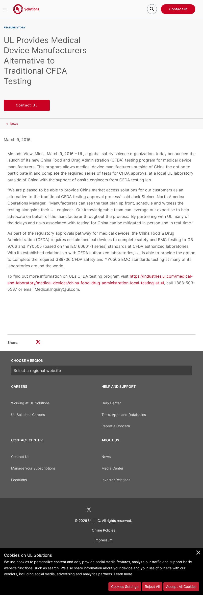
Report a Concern (116, 426)
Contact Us (20, 456)
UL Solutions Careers (28, 414)
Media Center (112, 468)
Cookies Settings (124, 586)
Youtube (127, 509)
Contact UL (27, 105)
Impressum (103, 540)
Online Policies (103, 530)
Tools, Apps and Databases (124, 414)
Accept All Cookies (181, 586)
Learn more (123, 574)
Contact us (178, 9)
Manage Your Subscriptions (33, 468)
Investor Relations (116, 480)
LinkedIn (76, 509)
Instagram (115, 509)
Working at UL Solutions (30, 403)
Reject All (152, 586)
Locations (19, 480)
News (14, 123)
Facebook (102, 509)
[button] (4, 9)
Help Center (111, 403)
